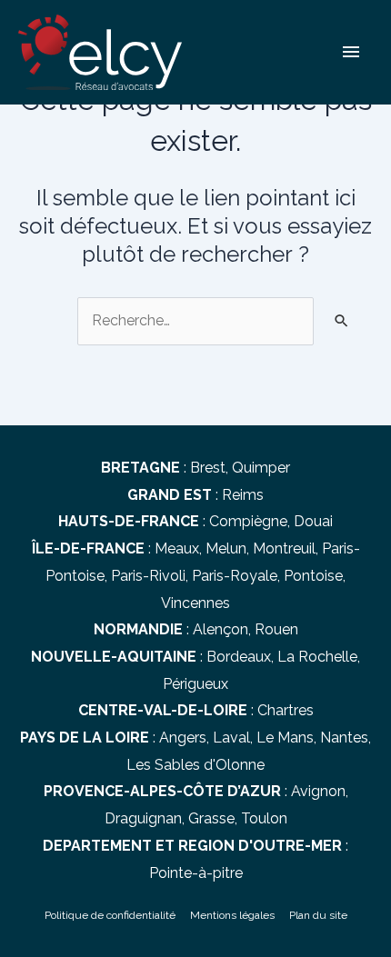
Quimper (261, 467)
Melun (226, 548)
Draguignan (143, 818)
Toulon (264, 818)
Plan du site (318, 915)
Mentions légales (232, 915)
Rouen (276, 629)
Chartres (285, 710)
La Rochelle (317, 656)
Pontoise (313, 575)
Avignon (318, 791)
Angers (182, 737)
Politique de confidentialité (110, 915)
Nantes (344, 737)
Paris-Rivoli (148, 575)
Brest (208, 467)
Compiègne (248, 521)
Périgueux (195, 684)
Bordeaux (238, 656)
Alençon (220, 629)
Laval (231, 737)
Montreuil (284, 548)
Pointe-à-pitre (196, 873)
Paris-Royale (234, 575)
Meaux (177, 548)
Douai (313, 521)
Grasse (211, 818)
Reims (243, 494)
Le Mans (285, 737)
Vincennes (195, 603)
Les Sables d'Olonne (195, 764)
